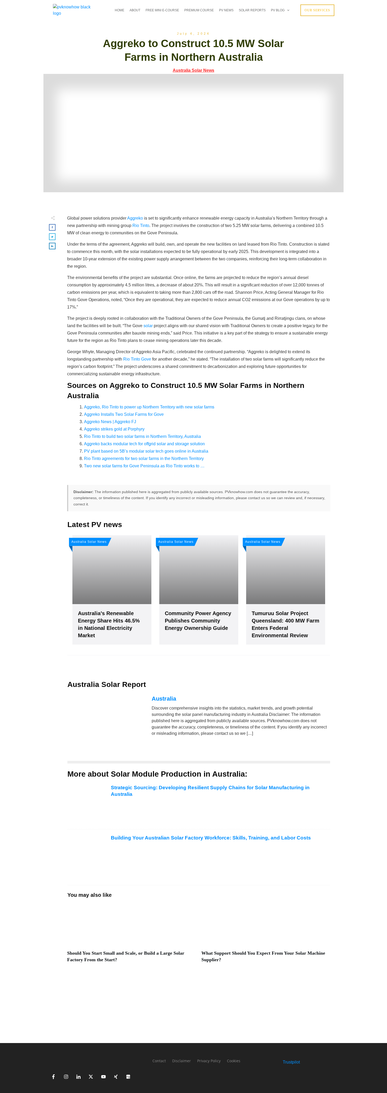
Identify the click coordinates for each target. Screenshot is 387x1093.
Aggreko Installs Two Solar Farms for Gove (124, 414)
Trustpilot (291, 1062)
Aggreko (135, 218)
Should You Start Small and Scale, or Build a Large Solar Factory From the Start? (131, 936)
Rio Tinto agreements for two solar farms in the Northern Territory (144, 458)
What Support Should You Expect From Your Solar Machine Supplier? (265, 936)
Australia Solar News (193, 70)
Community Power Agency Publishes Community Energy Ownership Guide (198, 590)
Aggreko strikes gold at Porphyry (114, 429)
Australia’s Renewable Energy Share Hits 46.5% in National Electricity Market (111, 590)
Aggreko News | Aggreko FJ (110, 421)
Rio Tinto (140, 225)
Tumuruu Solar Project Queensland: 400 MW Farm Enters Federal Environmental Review (285, 590)
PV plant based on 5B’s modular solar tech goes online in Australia (146, 451)
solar (148, 325)
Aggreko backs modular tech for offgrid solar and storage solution (144, 444)
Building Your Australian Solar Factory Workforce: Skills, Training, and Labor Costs (211, 838)
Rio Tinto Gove (137, 359)
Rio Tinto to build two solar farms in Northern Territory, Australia (142, 436)
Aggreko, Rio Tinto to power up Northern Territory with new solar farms (149, 407)
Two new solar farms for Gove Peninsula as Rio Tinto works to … (144, 466)
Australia (164, 698)
